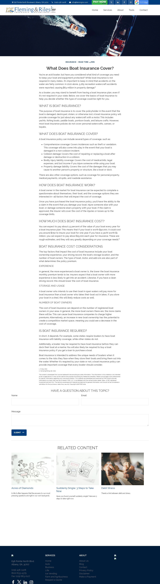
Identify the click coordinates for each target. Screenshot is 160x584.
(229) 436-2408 (60, 2)
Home (48, 561)
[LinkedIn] (117, 2)
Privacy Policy (86, 570)
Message (15, 411)
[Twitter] (111, 2)
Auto (47, 564)
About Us (84, 561)
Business (49, 567)
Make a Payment (87, 576)
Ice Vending (51, 573)
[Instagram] (31, 582)
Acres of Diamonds (22, 488)
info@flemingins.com (80, 2)
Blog (81, 564)
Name (14, 395)
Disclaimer (84, 573)
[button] (95, 10)
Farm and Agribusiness (56, 576)
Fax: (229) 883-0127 (20, 576)
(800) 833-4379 (18, 573)
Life (47, 570)
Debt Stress (108, 488)
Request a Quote (53, 580)
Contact (83, 567)
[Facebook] (124, 2)
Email (84, 395)
